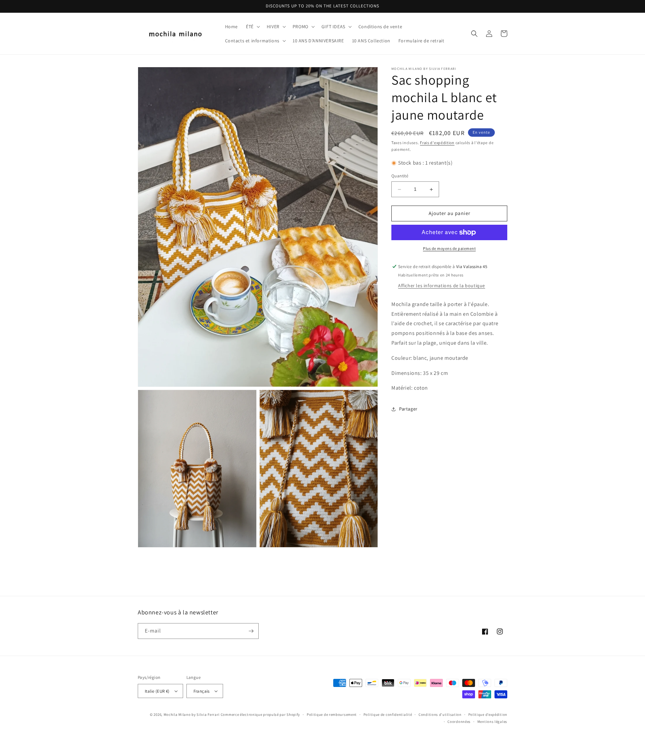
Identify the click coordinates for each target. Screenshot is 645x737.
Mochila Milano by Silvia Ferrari (192, 714)
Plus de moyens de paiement (449, 248)
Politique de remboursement (332, 714)
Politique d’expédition (487, 714)
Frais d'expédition (437, 142)
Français (202, 691)
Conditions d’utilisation (440, 714)
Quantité (399, 176)
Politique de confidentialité (387, 714)
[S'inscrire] (251, 631)
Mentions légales (492, 721)
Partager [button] (408, 409)
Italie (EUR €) (157, 691)
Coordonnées (459, 721)
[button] (252, 26)
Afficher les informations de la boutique (441, 286)
